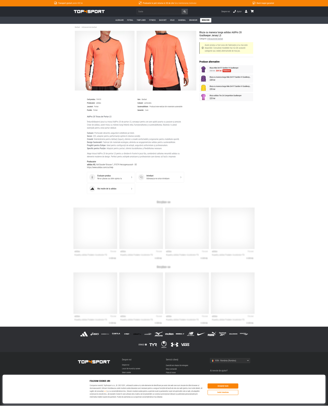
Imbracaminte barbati (89, 27)
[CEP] (126, 334)
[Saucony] (244, 334)
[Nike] (201, 334)
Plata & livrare (171, 373)
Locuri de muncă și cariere (131, 369)
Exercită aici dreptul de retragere (177, 365)
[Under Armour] (174, 344)
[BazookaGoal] (105, 334)
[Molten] (169, 334)
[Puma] (212, 334)
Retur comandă (171, 369)
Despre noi (225, 11)
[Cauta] (185, 11)
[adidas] (84, 334)
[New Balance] (190, 334)
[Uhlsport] (164, 344)
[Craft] (137, 334)
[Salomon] (233, 334)
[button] (179, 11)
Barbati (77, 27)
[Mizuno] (158, 334)
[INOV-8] (148, 334)
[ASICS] (94, 334)
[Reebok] (222, 334)
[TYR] (153, 344)
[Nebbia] (180, 334)
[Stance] (142, 344)
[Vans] (185, 344)
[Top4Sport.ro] (98, 361)
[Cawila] (116, 334)
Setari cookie (126, 372)
